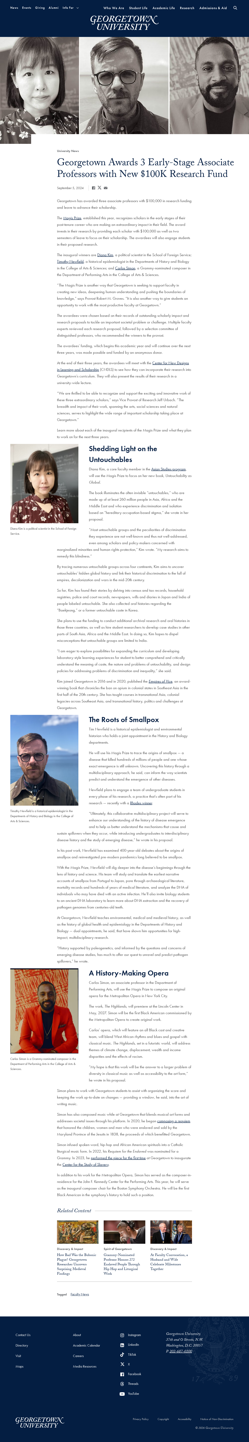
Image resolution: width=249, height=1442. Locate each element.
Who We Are (113, 8)
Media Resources (84, 1366)
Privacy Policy (141, 1419)
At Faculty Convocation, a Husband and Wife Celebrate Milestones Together (169, 1262)
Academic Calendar (86, 1345)
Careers (78, 1356)
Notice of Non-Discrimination (216, 1419)
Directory (22, 1345)
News (14, 8)
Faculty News (80, 1294)
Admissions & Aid (213, 8)
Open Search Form (235, 7)
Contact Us (23, 1335)
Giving (40, 8)
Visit (18, 1356)
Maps (19, 1366)
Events (26, 8)
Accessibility (184, 1419)
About (77, 1335)
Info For (68, 8)
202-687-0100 (180, 1352)
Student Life (138, 8)
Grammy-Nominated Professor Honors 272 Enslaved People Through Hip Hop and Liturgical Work (122, 1264)
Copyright (163, 1419)
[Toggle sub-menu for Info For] (77, 7)
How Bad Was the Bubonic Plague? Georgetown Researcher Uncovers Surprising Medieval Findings (76, 1264)
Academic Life (164, 8)
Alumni (54, 8)
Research (187, 8)
